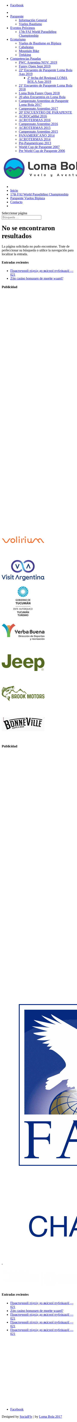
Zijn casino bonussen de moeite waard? (36, 278)
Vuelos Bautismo (30, 24)
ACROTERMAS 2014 (34, 139)
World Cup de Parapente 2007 (39, 147)
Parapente (17, 16)
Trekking (25, 55)
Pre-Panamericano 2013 (35, 143)
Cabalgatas (26, 47)
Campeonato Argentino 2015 (38, 131)
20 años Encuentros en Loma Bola (42, 97)
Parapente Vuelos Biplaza (27, 198)
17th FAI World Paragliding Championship (37, 33)
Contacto (16, 202)
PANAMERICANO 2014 (37, 135)
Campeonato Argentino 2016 (38, 124)
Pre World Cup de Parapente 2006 (42, 151)
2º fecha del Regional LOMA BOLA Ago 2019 (47, 79)
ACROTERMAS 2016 (34, 120)
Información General (33, 20)
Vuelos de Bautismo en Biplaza (40, 43)
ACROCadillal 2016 (33, 116)
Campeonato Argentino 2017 (38, 108)
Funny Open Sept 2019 (34, 66)
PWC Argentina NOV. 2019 (38, 62)
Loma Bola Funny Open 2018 (39, 93)
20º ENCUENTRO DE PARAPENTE (45, 112)
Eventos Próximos (22, 28)
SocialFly (26, 1416)
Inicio (14, 190)
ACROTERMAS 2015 (34, 128)
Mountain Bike (29, 51)
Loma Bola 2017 (50, 1416)
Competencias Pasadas (25, 58)
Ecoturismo (18, 39)
